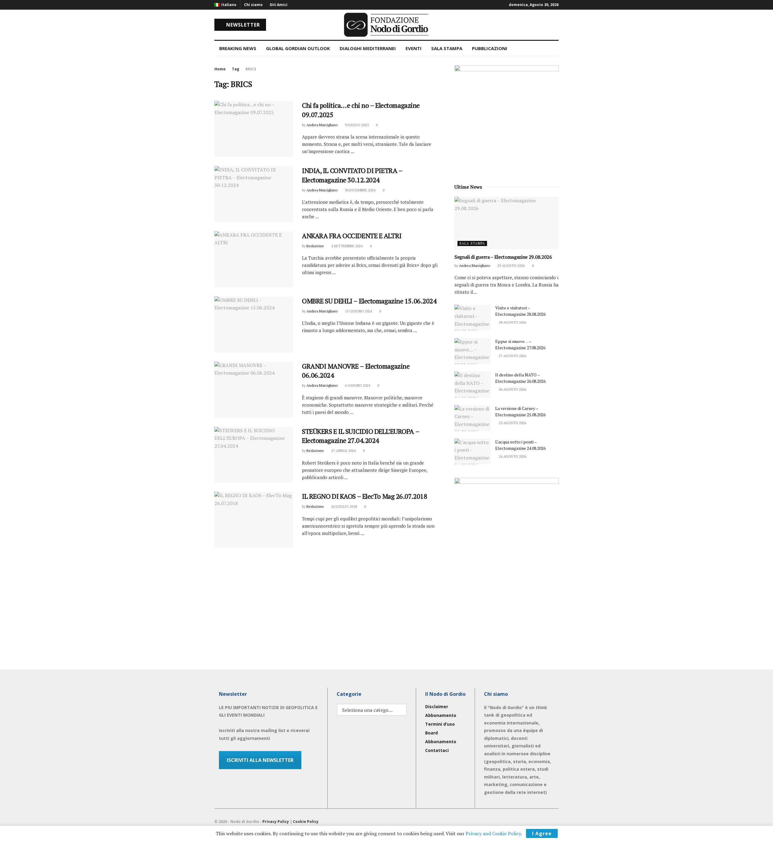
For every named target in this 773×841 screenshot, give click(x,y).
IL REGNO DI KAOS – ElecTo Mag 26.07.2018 (364, 496)
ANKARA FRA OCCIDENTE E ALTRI (352, 235)
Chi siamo (253, 4)
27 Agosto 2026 (512, 355)
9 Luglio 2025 (356, 125)
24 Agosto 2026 (512, 456)
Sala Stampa (472, 243)
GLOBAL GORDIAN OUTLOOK (298, 48)
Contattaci (437, 750)
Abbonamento (440, 715)
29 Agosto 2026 (510, 265)
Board (431, 733)
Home (220, 69)
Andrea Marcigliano (322, 125)
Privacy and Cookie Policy (493, 833)
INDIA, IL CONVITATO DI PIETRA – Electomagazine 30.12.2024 (352, 175)
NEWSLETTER (242, 24)
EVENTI (414, 48)
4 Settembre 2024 (346, 246)
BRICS (250, 69)
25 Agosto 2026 (512, 422)
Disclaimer (436, 706)
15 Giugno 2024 (358, 311)
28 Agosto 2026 (512, 322)
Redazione (315, 246)
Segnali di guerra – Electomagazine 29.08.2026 (503, 257)
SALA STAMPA (446, 48)
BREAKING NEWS (237, 48)
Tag (235, 69)
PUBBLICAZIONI (489, 48)
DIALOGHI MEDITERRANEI (368, 48)
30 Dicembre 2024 (359, 190)
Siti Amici (278, 4)
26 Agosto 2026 (512, 389)
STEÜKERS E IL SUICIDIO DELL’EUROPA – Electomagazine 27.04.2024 (360, 436)
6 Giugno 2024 (357, 385)
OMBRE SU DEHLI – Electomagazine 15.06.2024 (369, 300)
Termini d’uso (440, 724)
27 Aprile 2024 (343, 450)
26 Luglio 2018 (343, 506)
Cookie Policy (306, 821)
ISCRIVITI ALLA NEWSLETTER (260, 760)
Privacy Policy (275, 821)
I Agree (542, 833)
